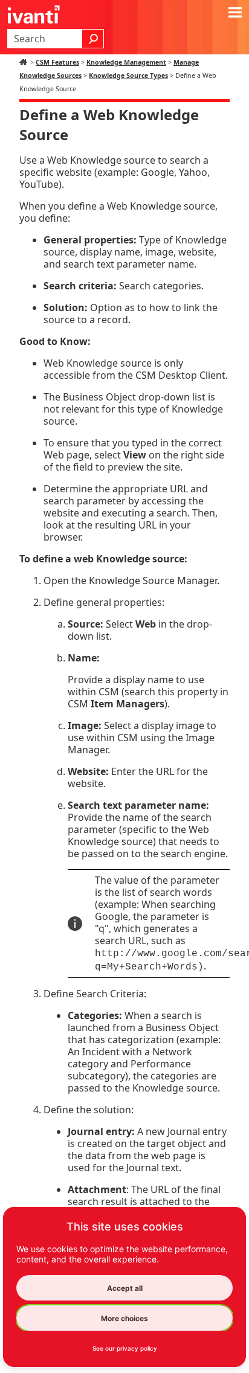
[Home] (24, 62)
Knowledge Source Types (128, 75)
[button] (93, 38)
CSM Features (57, 62)
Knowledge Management (126, 62)
